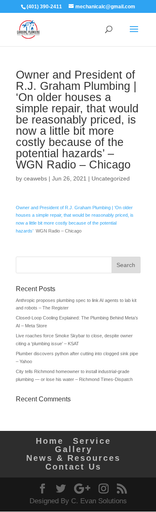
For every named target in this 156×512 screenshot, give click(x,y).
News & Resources (73, 458)
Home (50, 440)
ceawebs (35, 178)
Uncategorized (111, 178)
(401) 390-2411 (44, 7)
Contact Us (73, 466)
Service (92, 440)
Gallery (73, 449)
